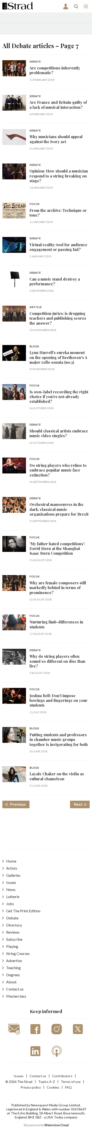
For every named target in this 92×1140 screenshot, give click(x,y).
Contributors (62, 1076)
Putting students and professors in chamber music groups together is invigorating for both (58, 739)
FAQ (68, 1087)
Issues (11, 882)
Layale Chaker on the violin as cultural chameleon (56, 776)
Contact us (15, 989)
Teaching (13, 967)
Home (11, 861)
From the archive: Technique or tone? (58, 213)
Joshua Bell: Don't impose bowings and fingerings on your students (58, 700)
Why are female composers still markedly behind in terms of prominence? (57, 587)
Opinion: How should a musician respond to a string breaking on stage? (58, 175)
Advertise (14, 960)
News (11, 889)
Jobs (10, 903)
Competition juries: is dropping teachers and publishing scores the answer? (57, 318)
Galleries (13, 875)
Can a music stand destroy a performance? (54, 281)
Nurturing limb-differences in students (56, 624)
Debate (35, 61)
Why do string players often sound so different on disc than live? (57, 661)
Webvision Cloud (56, 1125)
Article (35, 307)
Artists (11, 868)
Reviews (13, 932)
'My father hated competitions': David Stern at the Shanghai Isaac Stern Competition (57, 548)
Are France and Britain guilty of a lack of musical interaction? (58, 104)
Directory (14, 925)
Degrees (13, 974)
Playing (12, 946)
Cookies (53, 1087)
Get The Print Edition (23, 910)
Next (82, 804)
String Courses (18, 953)
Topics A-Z (46, 1082)
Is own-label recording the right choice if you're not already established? (58, 396)
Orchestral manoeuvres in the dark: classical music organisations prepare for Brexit (58, 509)
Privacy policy (31, 1087)
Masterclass (16, 996)
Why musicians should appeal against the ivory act (56, 139)
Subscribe (14, 939)
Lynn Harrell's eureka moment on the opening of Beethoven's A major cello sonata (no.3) (58, 357)
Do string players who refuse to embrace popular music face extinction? (58, 470)
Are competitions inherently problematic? (54, 70)
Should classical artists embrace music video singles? (58, 433)
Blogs (34, 346)
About (11, 982)
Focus (34, 204)
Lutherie (12, 896)
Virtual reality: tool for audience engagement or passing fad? (58, 247)
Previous (19, 804)
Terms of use (71, 1082)
